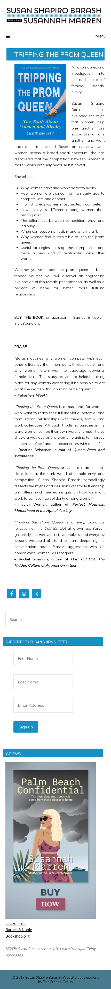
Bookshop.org (17, 936)
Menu (100, 35)
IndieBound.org (27, 323)
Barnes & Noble (87, 317)
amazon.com (57, 317)
